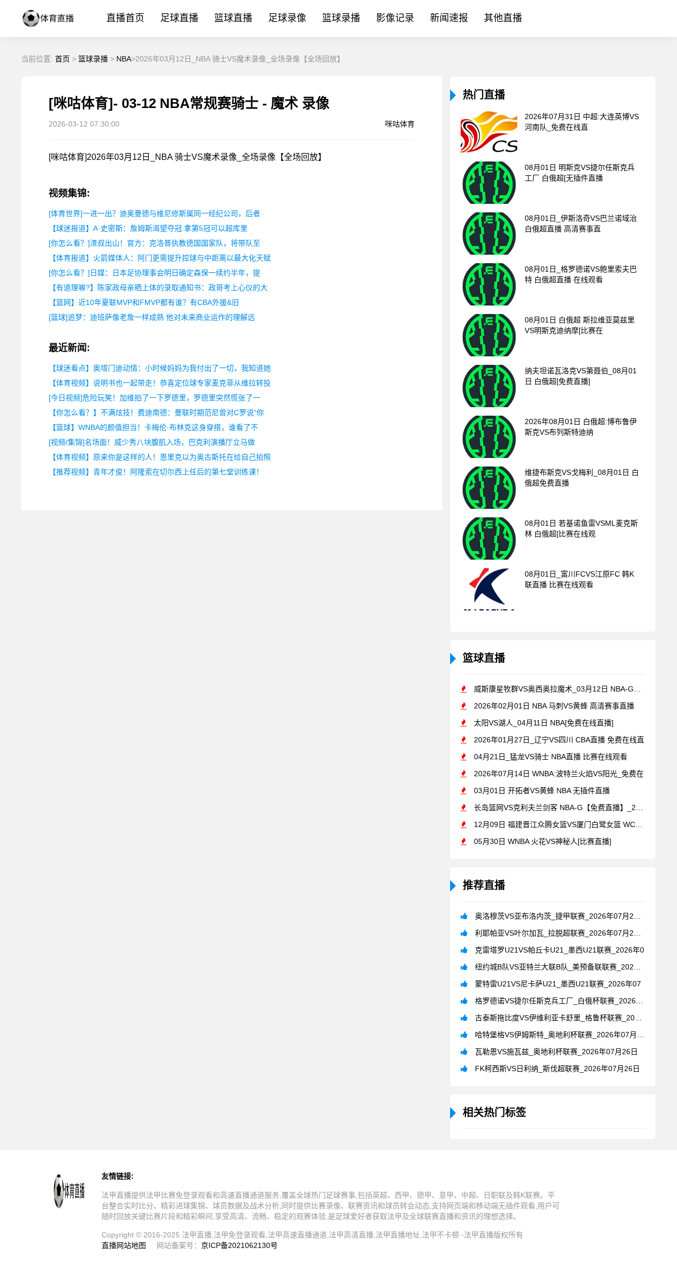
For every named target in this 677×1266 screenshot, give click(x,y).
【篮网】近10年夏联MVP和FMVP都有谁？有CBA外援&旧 (144, 302)
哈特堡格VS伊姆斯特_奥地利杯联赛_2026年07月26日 (564, 1034)
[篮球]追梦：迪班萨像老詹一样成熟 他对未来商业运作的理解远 (152, 317)
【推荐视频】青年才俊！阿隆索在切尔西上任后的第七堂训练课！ (156, 472)
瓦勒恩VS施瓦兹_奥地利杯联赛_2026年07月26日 (556, 1051)
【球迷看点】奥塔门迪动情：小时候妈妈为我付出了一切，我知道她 (160, 368)
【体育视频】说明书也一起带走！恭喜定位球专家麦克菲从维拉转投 (160, 383)
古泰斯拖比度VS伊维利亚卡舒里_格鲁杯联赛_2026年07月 (570, 1017)
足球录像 (287, 18)
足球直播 (179, 18)
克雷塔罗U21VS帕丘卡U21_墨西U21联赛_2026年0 (559, 950)
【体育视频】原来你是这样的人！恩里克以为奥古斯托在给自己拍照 (160, 457)
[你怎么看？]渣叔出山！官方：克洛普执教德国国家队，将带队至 (154, 243)
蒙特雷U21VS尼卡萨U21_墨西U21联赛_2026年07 (558, 984)
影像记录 (395, 18)
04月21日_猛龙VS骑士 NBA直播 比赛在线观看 (550, 756)
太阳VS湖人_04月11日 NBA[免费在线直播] (544, 723)
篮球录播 (341, 18)
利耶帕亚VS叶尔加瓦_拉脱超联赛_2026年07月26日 (560, 933)
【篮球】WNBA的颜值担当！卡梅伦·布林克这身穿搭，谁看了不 (153, 427)
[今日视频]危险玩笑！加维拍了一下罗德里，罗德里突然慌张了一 (154, 397)
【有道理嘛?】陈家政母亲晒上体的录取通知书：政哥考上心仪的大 (158, 287)
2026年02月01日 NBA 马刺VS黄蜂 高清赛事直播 (554, 706)
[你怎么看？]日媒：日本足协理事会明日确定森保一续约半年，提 (154, 272)
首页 (62, 59)
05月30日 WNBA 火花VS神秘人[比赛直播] (542, 841)
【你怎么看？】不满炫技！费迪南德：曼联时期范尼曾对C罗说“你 (156, 412)
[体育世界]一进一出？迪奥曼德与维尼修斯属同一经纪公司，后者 (154, 213)
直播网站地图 (124, 1245)
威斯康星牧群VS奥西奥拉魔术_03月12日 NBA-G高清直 (565, 689)
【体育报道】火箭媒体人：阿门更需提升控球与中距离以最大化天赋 (160, 258)
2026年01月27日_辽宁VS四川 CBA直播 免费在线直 (559, 739)
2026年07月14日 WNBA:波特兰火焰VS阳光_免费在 (559, 773)
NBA (123, 59)
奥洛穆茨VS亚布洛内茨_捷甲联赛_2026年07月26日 (560, 916)
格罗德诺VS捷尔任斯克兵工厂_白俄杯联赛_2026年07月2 (569, 1000)
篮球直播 (233, 18)
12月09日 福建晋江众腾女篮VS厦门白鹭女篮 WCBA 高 (564, 824)
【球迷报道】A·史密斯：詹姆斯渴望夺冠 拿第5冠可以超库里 (148, 228)
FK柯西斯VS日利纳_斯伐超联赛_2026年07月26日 (557, 1068)
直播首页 (125, 18)
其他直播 (503, 18)
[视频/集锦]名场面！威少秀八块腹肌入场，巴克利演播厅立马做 (152, 442)
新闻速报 (449, 18)
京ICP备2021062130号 (239, 1245)
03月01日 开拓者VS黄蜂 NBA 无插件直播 (542, 790)
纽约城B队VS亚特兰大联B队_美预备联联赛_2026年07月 (568, 967)
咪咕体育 (400, 124)
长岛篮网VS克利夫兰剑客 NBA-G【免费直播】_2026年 (565, 807)
